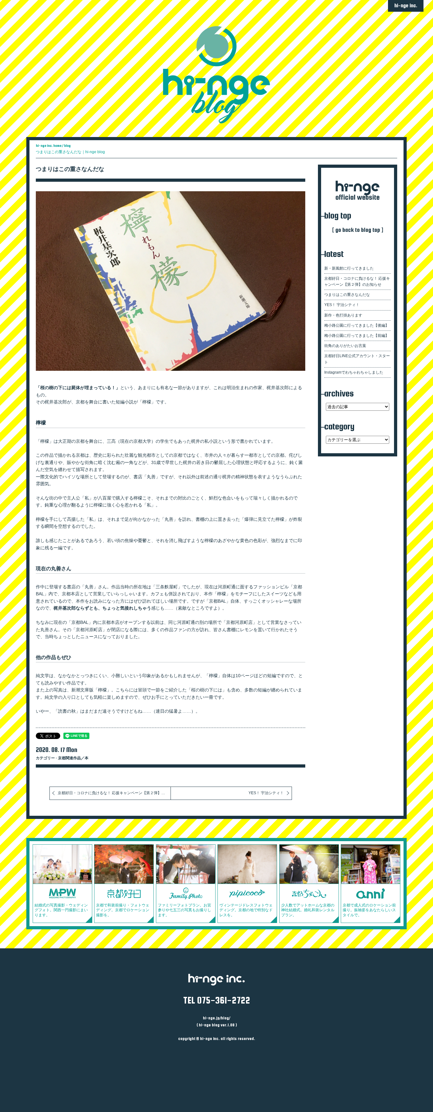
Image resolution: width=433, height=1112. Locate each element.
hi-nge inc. (405, 6)
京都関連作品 (69, 758)
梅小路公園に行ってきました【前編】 (356, 335)
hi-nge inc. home (48, 145)
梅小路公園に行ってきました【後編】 (356, 325)
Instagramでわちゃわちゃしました (353, 372)
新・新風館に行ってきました (349, 268)
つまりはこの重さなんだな (70, 169)
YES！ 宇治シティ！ (266, 793)
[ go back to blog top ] (357, 229)
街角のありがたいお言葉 (345, 345)
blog (67, 145)
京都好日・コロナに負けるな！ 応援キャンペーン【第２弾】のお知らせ (114, 793)
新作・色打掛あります (343, 315)
